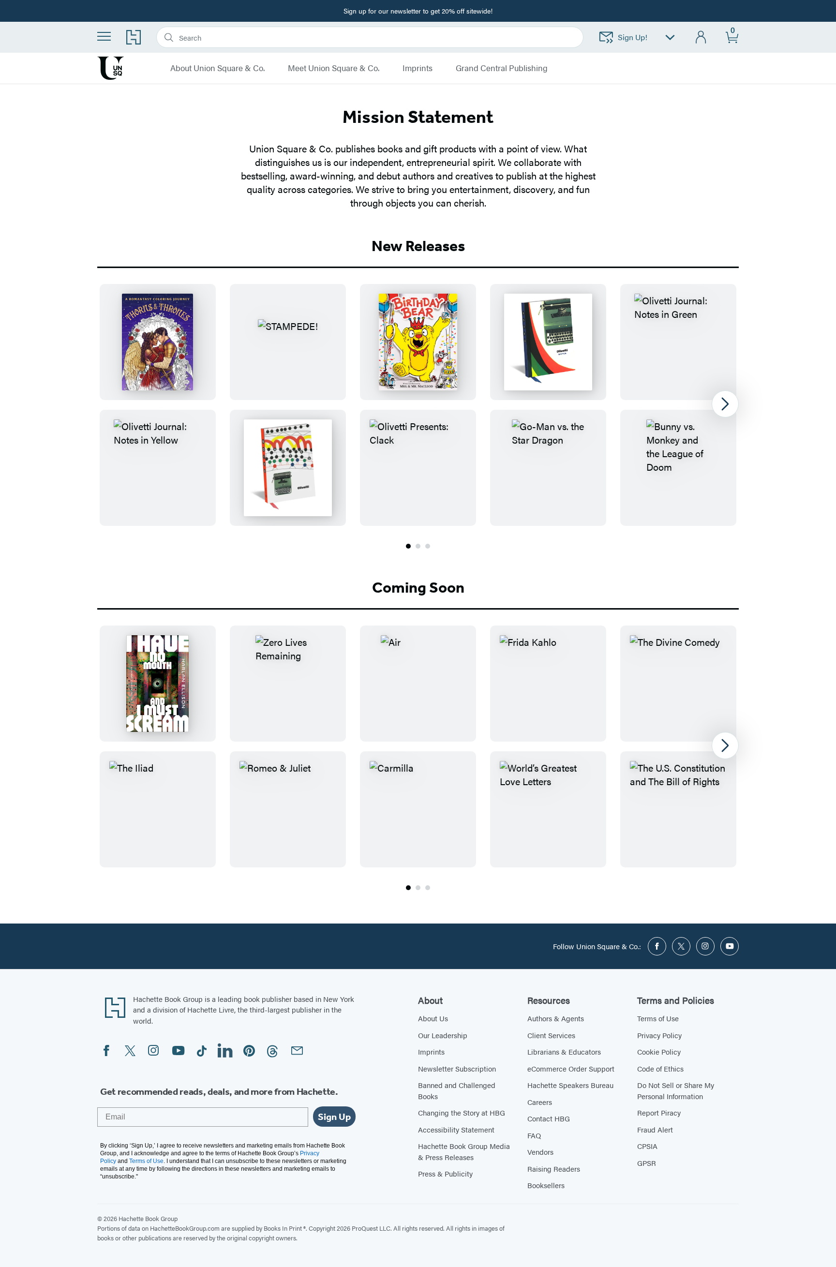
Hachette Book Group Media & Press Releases (464, 1151)
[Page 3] (428, 546)
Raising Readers (553, 1168)
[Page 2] (418, 546)
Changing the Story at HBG (461, 1112)
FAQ (534, 1135)
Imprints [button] (418, 68)
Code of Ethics (660, 1068)
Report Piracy (659, 1112)
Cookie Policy (659, 1051)
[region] (418, 405)
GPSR (646, 1163)
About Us (433, 1018)
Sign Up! (632, 37)
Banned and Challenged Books (456, 1090)
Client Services (551, 1035)
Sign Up (334, 1116)
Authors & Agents (555, 1018)
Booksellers (546, 1185)
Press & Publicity (445, 1173)
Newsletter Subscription (457, 1068)
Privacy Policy (659, 1035)
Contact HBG (548, 1118)
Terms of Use (658, 1018)
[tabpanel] (418, 417)
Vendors (540, 1152)
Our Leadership (442, 1035)
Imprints (431, 1051)
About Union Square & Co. (217, 68)
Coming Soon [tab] (418, 587)
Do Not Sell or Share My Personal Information (675, 1090)
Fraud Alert (655, 1129)
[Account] (701, 37)
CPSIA (647, 1146)
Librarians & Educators (564, 1051)
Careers (539, 1102)
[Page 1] (408, 546)
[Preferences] (670, 37)
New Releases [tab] (418, 246)
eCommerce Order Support (570, 1068)
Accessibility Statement (456, 1129)
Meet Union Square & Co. (333, 68)
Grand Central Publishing (502, 68)
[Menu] (104, 36)
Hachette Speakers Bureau (570, 1085)
